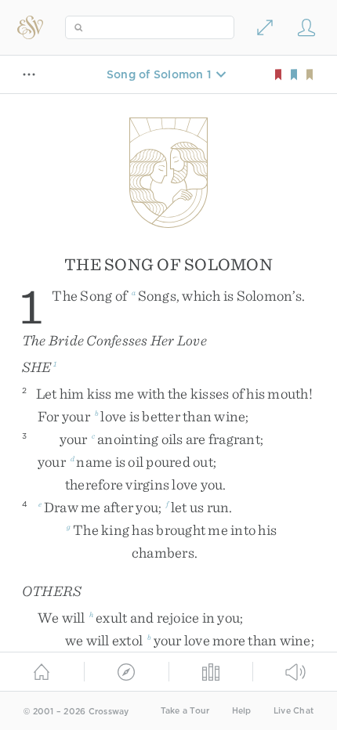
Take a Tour (185, 711)
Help (242, 711)
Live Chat (293, 711)
